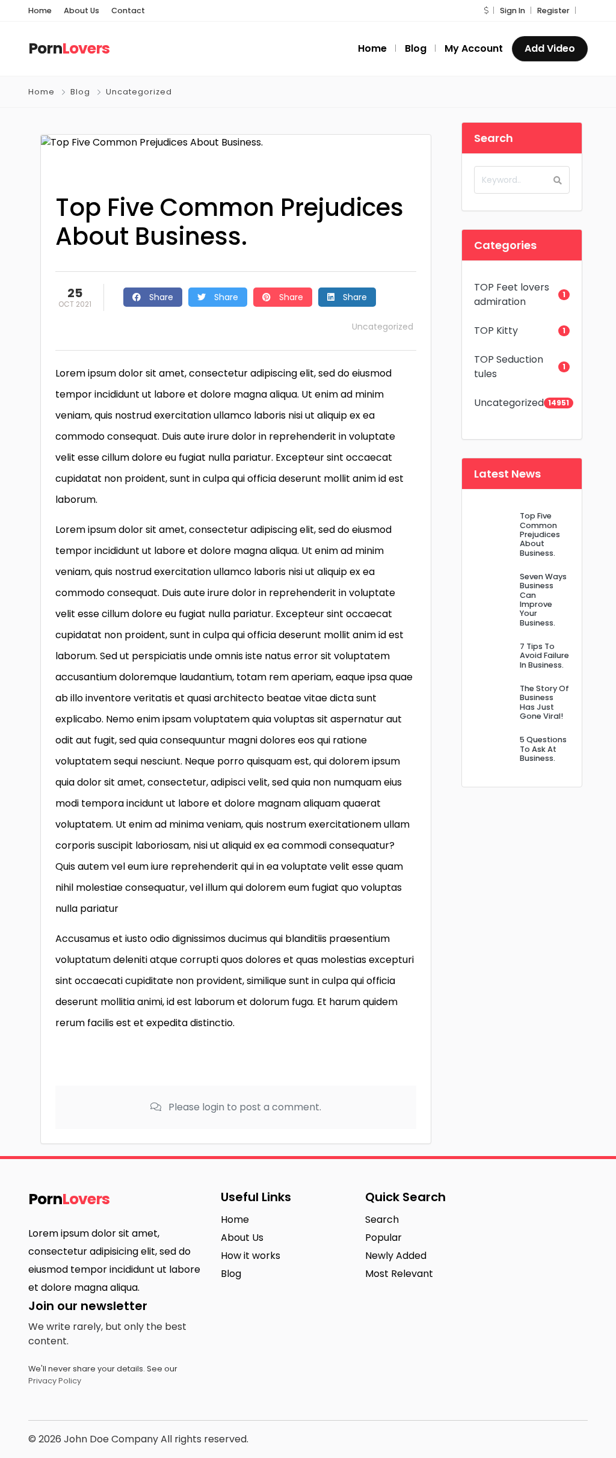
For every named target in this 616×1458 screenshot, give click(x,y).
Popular (383, 1237)
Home (40, 10)
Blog (80, 92)
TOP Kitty (496, 330)
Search (382, 1219)
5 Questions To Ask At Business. (543, 748)
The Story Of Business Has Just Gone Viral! (544, 702)
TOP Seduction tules (508, 366)
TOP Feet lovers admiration (511, 294)
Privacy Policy (54, 1381)
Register (553, 10)
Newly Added (396, 1256)
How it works (250, 1256)
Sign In (512, 10)
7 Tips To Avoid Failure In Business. (544, 655)
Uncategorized (139, 92)
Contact (128, 10)
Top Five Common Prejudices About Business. (540, 534)
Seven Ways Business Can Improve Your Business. (543, 599)
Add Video (550, 48)
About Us (81, 10)
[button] (486, 10)
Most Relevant (399, 1274)
